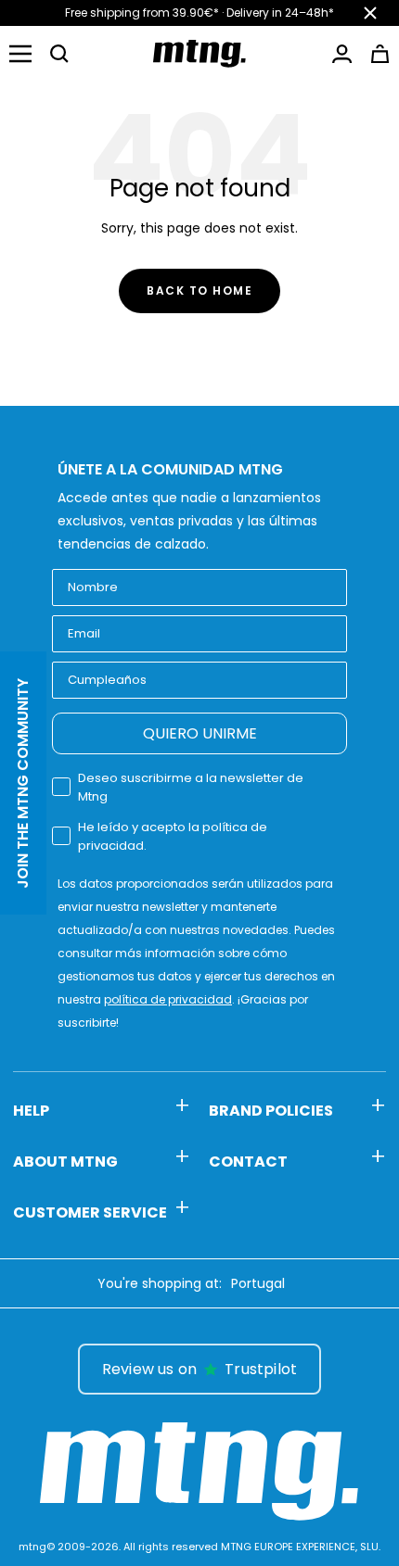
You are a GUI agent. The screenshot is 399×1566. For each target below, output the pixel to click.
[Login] (342, 53)
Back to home (199, 290)
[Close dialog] (378, 1339)
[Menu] (20, 54)
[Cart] (380, 53)
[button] (59, 53)
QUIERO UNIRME (200, 733)
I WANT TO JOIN (294, 1459)
